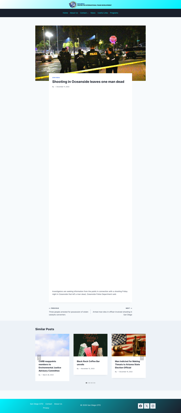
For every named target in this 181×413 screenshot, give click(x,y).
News (93, 13)
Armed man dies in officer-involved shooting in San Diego (112, 311)
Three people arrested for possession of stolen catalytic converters (68, 311)
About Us (74, 13)
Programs (114, 13)
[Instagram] (153, 406)
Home (65, 13)
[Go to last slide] (39, 357)
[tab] (86, 382)
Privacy (46, 408)
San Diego (56, 77)
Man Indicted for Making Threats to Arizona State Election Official (127, 364)
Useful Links (103, 13)
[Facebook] (140, 406)
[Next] (142, 357)
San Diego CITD (36, 404)
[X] (146, 406)
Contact (48, 404)
